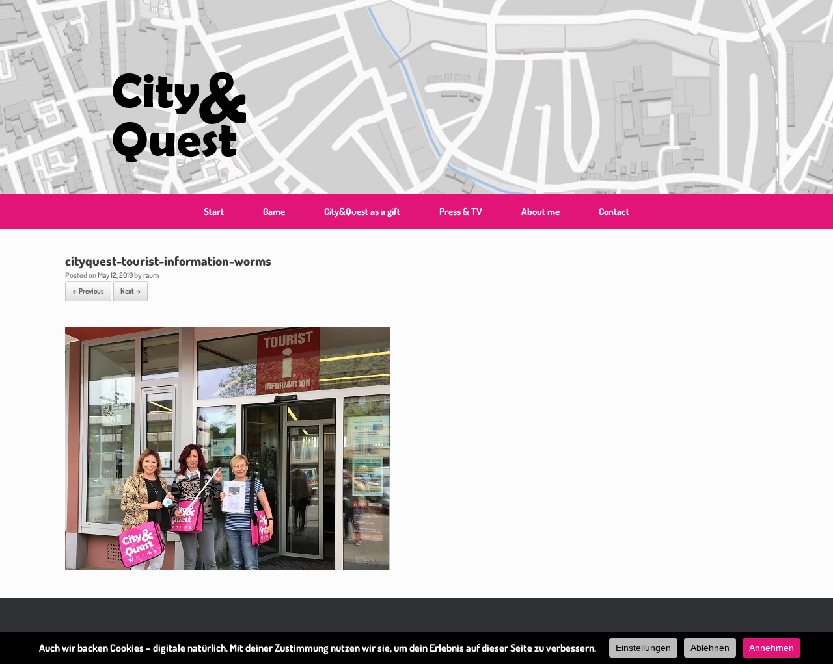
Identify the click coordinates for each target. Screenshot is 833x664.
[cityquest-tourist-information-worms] (227, 566)
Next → (130, 291)
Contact (614, 211)
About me (540, 211)
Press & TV (460, 211)
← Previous (88, 291)
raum (151, 275)
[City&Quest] (178, 96)
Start (214, 211)
